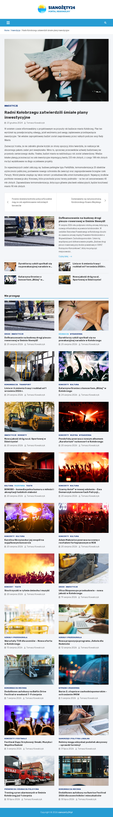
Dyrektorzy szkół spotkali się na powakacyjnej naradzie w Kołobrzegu (35, 266)
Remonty (22, 435)
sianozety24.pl (65, 812)
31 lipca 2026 (67, 749)
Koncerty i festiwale (15, 739)
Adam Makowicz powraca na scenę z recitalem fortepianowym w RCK (79, 541)
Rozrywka (19, 486)
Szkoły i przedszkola (15, 637)
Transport (25, 385)
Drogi (7, 334)
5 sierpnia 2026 (68, 698)
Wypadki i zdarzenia (69, 688)
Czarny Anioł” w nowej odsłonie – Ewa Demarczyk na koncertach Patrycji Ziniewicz (80, 492)
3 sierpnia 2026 (14, 749)
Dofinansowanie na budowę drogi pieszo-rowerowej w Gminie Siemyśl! (28, 339)
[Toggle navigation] (8, 23)
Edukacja (64, 334)
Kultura (74, 385)
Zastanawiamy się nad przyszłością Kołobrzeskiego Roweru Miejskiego (86, 200)
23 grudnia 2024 (15, 123)
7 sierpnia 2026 (14, 698)
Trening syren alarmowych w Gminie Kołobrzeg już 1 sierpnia (25, 794)
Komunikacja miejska (15, 688)
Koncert (8, 587)
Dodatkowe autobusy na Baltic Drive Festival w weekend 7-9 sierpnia (25, 693)
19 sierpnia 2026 (69, 597)
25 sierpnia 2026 (15, 344)
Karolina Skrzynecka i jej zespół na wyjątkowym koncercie (24, 541)
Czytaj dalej (64, 256)
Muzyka (74, 435)
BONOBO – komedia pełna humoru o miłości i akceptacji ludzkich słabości (29, 491)
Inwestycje (11, 106)
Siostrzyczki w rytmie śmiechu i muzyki (27, 590)
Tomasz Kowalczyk (35, 123)
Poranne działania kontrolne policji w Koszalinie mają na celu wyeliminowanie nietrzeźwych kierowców (32, 202)
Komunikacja (11, 385)
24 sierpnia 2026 (15, 395)
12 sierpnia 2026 (69, 647)
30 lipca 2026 (13, 799)
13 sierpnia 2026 (15, 647)
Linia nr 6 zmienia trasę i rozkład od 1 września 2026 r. (89, 265)
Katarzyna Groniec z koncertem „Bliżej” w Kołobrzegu (30, 279)
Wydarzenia (76, 334)
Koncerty (64, 385)
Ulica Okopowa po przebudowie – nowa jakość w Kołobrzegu (81, 592)
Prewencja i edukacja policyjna (21, 789)
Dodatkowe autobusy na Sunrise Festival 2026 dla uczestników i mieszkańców (82, 794)
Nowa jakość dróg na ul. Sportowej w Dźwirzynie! (87, 278)
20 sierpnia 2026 (15, 445)
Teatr (29, 486)
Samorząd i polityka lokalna (74, 739)
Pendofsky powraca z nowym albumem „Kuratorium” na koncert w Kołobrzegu (81, 440)
